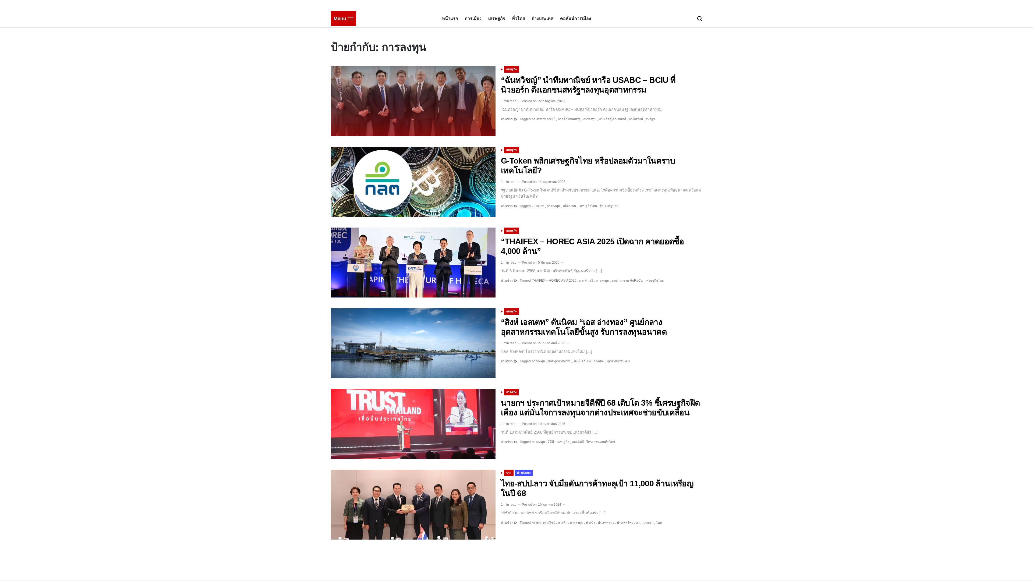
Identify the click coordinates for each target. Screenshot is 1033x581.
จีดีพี (551, 442)
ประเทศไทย (625, 523)
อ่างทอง (598, 361)
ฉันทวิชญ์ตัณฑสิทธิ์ (612, 119)
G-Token (538, 206)
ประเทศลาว (606, 523)
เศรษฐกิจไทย (588, 206)
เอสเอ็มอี (578, 442)
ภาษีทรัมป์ (636, 119)
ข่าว (508, 472)
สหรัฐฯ (650, 119)
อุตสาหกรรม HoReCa (627, 280)
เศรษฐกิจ (496, 18)
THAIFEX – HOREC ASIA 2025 (554, 280)
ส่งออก (648, 523)
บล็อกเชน (569, 206)
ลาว (639, 523)
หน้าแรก (450, 18)
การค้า (562, 523)
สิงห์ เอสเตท (582, 361)
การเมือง (473, 18)
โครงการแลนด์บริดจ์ (600, 442)
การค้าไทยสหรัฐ (569, 119)
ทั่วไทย (518, 18)
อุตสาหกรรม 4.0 (618, 361)
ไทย (659, 523)
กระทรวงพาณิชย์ (543, 119)
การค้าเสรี (586, 280)
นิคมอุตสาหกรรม (559, 361)
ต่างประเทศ (542, 18)
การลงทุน (589, 119)
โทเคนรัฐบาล (609, 206)
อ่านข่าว (507, 119)
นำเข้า (590, 523)
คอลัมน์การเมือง (575, 18)
